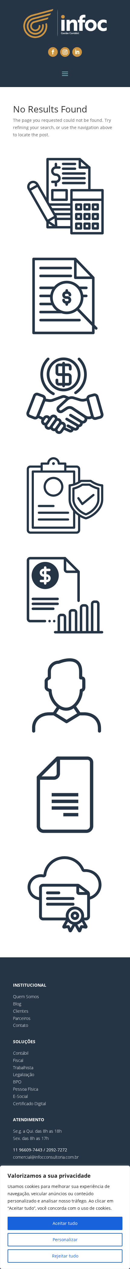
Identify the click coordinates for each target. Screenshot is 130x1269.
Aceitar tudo (65, 1223)
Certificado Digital (29, 1103)
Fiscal (18, 1060)
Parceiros (22, 1018)
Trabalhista (23, 1067)
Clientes (20, 1011)
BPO (17, 1082)
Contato (20, 1025)
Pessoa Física (25, 1089)
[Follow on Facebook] (53, 52)
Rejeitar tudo (65, 1256)
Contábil (20, 1053)
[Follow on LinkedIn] (77, 52)
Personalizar (65, 1239)
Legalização (23, 1074)
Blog (17, 1004)
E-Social (20, 1096)
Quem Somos (26, 996)
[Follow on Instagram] (65, 52)
